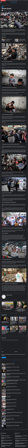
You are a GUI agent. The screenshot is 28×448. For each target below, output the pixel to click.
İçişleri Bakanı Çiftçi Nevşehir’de (10, 363)
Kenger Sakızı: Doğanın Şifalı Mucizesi (11, 402)
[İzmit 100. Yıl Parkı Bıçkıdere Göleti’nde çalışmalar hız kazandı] (4, 423)
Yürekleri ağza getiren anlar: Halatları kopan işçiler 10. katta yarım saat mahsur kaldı (15, 0)
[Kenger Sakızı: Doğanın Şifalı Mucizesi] (4, 403)
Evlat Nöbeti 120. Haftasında (10, 409)
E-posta (3, 351)
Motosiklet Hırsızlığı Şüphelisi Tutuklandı (13, 331)
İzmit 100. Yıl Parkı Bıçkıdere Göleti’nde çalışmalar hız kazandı (14, 422)
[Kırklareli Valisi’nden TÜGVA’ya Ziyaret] (4, 407)
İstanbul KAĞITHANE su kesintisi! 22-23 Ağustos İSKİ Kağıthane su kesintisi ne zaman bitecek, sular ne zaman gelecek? (5, 332)
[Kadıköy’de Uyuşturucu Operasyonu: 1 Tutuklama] (17, 40)
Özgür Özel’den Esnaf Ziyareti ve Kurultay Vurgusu (13, 415)
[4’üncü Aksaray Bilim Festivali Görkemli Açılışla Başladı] (22, 328)
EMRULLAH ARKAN (5, 10)
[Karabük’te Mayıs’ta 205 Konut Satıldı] (4, 400)
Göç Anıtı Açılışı (8, 396)
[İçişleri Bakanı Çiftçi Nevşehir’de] (4, 40)
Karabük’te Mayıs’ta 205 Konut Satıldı (11, 399)
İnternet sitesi (16, 351)
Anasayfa (3, 5)
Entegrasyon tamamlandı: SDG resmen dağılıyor (12, 425)
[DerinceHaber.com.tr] (14, 2)
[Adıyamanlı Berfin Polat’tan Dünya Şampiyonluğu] (22, 319)
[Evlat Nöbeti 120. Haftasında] (4, 410)
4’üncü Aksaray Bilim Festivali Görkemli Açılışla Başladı (22, 331)
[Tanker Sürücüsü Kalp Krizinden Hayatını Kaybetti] (5, 319)
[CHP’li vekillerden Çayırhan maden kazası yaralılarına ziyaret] (4, 413)
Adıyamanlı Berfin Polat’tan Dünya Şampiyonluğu (22, 322)
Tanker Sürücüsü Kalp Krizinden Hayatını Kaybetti (5, 322)
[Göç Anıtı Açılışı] (4, 397)
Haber (5, 5)
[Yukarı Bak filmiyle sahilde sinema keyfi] (4, 387)
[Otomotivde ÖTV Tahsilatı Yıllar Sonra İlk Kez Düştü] (4, 390)
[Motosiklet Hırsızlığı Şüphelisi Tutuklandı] (14, 328)
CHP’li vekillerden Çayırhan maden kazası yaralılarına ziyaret (14, 412)
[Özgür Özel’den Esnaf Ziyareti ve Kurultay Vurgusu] (4, 416)
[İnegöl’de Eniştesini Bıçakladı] (4, 420)
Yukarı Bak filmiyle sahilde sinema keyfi (11, 386)
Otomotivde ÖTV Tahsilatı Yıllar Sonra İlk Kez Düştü (13, 389)
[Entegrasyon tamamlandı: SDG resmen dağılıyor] (4, 426)
